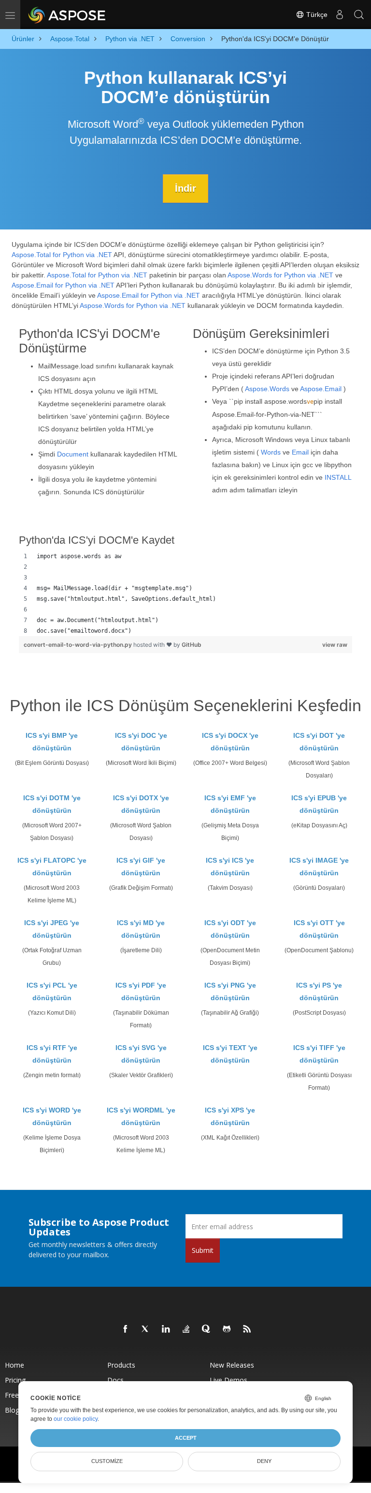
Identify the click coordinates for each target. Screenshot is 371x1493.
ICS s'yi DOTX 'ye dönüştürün (141, 804)
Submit (203, 1250)
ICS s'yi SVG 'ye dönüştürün (141, 1054)
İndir (185, 188)
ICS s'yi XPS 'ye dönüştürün (230, 1116)
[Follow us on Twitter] (146, 1329)
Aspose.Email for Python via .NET (63, 285)
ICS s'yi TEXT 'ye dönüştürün (230, 1054)
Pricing (15, 1380)
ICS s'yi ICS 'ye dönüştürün (230, 866)
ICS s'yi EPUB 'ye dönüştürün (319, 804)
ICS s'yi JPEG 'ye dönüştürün (51, 929)
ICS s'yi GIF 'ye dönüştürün (140, 866)
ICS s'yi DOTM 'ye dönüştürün (52, 804)
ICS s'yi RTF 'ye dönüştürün (52, 1054)
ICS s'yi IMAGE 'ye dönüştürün (319, 866)
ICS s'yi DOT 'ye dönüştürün (319, 741)
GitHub (191, 644)
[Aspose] (67, 14)
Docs (115, 1380)
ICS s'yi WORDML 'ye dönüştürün (141, 1116)
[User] (339, 14)
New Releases (232, 1365)
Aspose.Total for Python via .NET (62, 255)
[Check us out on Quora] (206, 1329)
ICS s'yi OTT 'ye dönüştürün (319, 929)
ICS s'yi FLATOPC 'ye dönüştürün (51, 866)
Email (300, 452)
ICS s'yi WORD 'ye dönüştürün (52, 1116)
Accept (186, 1438)
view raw (334, 644)
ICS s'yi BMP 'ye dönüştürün (52, 741)
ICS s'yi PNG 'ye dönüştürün (230, 991)
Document (72, 454)
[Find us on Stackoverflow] (186, 1329)
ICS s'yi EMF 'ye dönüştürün (230, 804)
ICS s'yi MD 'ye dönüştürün (141, 929)
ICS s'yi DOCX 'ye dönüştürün (230, 741)
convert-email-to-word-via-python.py (78, 644)
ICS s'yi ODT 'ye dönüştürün (230, 929)
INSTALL (338, 477)
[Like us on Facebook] (125, 1329)
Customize (107, 1461)
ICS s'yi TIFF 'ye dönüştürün (319, 1054)
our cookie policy (76, 1419)
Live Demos (228, 1380)
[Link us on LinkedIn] (166, 1329)
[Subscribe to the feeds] (247, 1329)
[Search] (359, 14)
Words (271, 452)
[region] (185, 593)
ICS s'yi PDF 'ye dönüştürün (140, 991)
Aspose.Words (267, 389)
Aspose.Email (321, 389)
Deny (264, 1461)
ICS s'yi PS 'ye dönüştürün (319, 991)
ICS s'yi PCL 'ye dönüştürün (52, 991)
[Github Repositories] (227, 1329)
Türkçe (316, 14)
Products (121, 1365)
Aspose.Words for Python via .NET (280, 275)
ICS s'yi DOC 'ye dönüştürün (141, 741)
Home (14, 1365)
